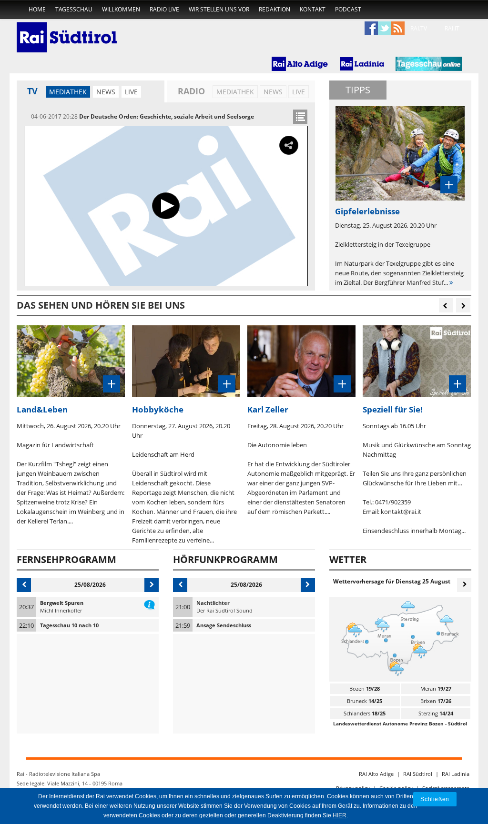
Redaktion (274, 9)
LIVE (131, 91)
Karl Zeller (267, 409)
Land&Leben (42, 409)
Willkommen (121, 9)
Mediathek (68, 91)
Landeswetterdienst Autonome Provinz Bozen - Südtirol (400, 723)
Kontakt (312, 9)
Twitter (384, 28)
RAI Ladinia (455, 773)
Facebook (371, 28)
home (37, 9)
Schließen (434, 799)
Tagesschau (73, 9)
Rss (398, 28)
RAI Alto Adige (376, 773)
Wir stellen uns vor (219, 9)
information (149, 603)
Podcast (348, 9)
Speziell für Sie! (393, 409)
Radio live (164, 9)
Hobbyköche (157, 409)
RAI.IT (452, 28)
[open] (300, 117)
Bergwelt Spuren (61, 602)
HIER (339, 815)
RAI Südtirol (417, 773)
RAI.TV (418, 28)
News (105, 91)
